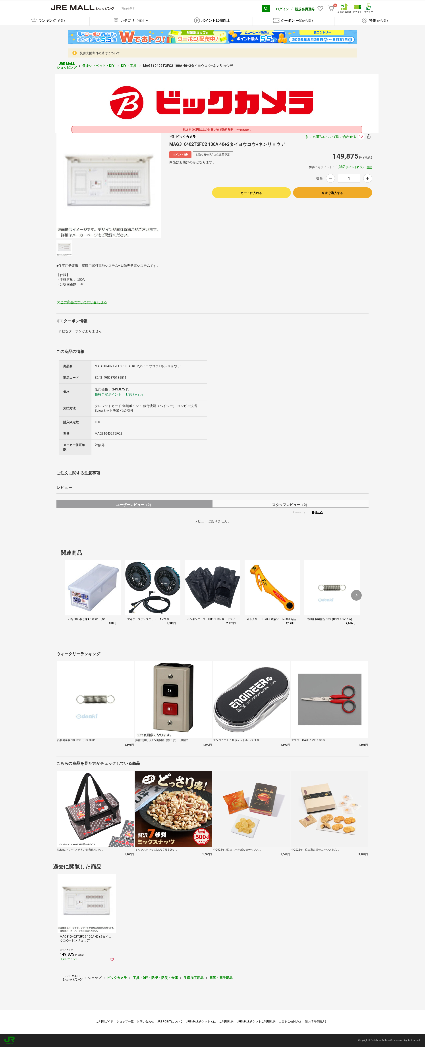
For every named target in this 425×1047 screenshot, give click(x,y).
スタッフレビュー (290, 505)
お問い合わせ (145, 1021)
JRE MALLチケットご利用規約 (256, 1021)
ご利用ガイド (104, 1021)
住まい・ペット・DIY (99, 66)
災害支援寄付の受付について (100, 53)
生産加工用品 (194, 978)
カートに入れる (251, 193)
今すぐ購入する (332, 193)
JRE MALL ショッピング (67, 65)
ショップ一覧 (125, 1021)
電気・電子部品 (221, 978)
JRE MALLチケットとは (201, 1021)
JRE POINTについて (170, 1021)
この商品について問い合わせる (333, 137)
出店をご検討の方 (290, 1021)
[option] (108, 185)
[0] (331, 8)
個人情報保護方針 (316, 1021)
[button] (356, 595)
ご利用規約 (226, 1021)
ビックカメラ (117, 978)
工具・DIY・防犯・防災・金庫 (155, 978)
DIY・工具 (129, 66)
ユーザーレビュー (134, 505)
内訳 (369, 167)
